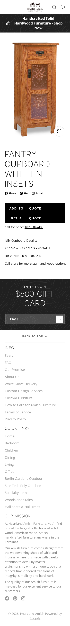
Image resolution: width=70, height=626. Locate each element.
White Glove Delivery (21, 384)
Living (9, 464)
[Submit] (59, 319)
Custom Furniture (18, 398)
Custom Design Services (24, 391)
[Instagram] (23, 598)
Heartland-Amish (32, 614)
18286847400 (34, 227)
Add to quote (25, 208)
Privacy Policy (15, 419)
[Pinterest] (15, 598)
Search (10, 355)
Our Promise (15, 369)
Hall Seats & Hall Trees (22, 506)
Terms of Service (18, 412)
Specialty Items (17, 492)
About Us (12, 376)
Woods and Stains (19, 499)
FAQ (8, 362)
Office (9, 471)
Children (11, 450)
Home (9, 436)
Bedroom (12, 443)
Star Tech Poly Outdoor (23, 485)
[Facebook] (7, 598)
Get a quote (26, 218)
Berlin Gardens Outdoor (23, 478)
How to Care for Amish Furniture (30, 405)
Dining (10, 457)
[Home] (35, 7)
